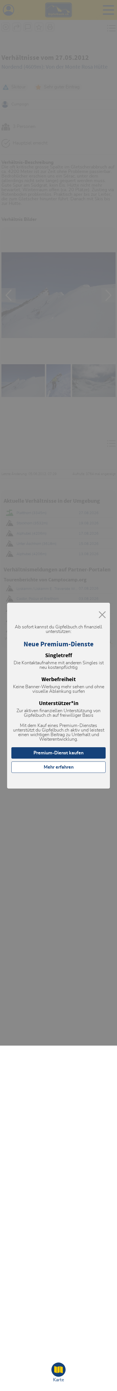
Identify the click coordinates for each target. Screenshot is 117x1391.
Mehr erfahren (59, 767)
